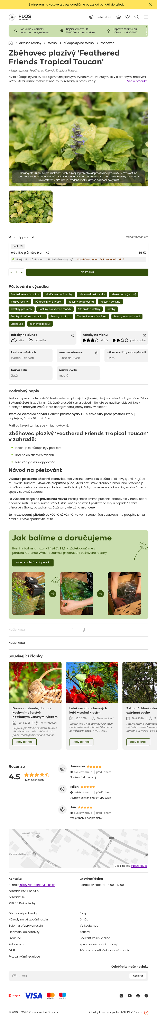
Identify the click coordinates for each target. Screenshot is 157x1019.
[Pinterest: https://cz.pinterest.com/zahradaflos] (138, 996)
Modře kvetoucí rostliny (25, 294)
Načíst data (47, 630)
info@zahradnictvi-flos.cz (37, 885)
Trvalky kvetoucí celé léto (92, 316)
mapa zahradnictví (137, 237)
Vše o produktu (137, 81)
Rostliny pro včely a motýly (55, 309)
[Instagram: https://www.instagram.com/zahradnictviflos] (121, 996)
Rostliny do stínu (110, 302)
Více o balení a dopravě (32, 562)
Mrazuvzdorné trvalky (92, 294)
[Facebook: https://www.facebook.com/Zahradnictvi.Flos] (146, 996)
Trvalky (111, 309)
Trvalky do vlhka (60, 316)
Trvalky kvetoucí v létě (127, 316)
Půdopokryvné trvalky (48, 302)
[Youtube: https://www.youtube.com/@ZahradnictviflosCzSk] (130, 996)
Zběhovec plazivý (40, 324)
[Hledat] (136, 17)
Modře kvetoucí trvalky (59, 294)
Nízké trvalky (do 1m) (124, 294)
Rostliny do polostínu (81, 302)
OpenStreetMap (139, 866)
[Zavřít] (150, 4)
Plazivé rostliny (20, 302)
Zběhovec (17, 324)
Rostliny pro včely (21, 309)
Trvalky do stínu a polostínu (27, 316)
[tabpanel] (32, 31)
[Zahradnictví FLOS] (20, 17)
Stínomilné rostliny (89, 309)
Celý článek (24, 742)
